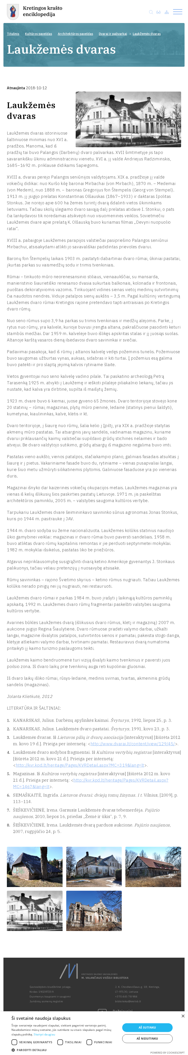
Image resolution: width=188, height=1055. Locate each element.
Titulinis (13, 34)
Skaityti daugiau (44, 1034)
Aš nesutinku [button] (147, 1039)
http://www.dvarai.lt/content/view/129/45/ (133, 743)
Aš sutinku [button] (147, 1027)
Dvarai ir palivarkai (113, 34)
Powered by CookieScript (167, 1052)
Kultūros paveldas (38, 34)
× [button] (183, 1016)
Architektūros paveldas (75, 34)
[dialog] (94, 1033)
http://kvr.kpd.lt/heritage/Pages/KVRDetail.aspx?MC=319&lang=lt (80, 765)
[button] (64, 1050)
